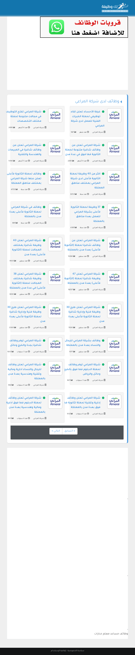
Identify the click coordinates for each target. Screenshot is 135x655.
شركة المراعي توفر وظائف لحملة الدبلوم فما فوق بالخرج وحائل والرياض (82, 369)
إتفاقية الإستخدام (58, 651)
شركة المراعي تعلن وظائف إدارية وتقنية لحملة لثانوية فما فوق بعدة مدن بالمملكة (81, 403)
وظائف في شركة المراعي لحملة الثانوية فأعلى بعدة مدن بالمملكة (25, 212)
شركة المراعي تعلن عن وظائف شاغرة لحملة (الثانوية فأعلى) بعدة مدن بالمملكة (82, 245)
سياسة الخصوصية (76, 651)
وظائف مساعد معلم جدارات (111, 634)
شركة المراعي (97, 132)
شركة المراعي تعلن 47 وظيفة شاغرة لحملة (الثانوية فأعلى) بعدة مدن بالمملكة (82, 279)
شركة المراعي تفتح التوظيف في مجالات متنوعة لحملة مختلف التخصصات (23, 117)
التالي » (56, 431)
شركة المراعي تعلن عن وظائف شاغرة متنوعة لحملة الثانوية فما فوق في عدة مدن (82, 150)
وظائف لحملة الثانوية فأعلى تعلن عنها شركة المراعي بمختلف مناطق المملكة (24, 179)
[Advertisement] (67, 65)
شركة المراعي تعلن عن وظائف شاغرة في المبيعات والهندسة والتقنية (24, 150)
